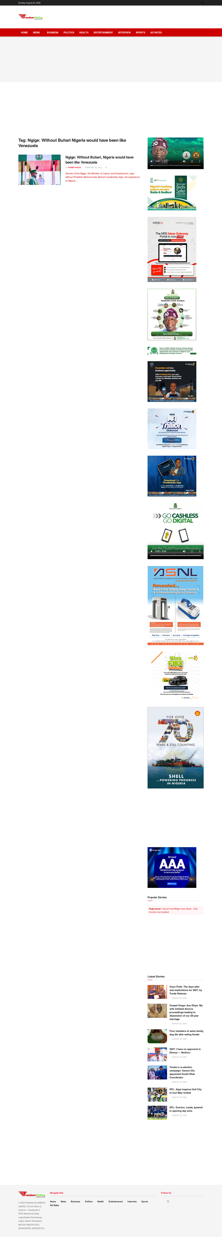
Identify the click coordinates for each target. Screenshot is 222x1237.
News (36, 32)
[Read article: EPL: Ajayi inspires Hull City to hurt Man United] (157, 1095)
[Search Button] (202, 32)
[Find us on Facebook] (198, 3)
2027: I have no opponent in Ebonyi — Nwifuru (185, 1050)
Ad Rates (156, 32)
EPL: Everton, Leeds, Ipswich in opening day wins (186, 1109)
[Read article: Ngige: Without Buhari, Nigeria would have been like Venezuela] (39, 170)
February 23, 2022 (93, 167)
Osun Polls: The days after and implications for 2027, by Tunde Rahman (186, 990)
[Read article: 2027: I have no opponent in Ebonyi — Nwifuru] (157, 1054)
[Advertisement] (144, 16)
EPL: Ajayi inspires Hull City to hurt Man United (186, 1090)
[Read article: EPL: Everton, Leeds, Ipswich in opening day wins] (157, 1113)
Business (52, 32)
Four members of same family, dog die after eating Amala (187, 1032)
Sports (140, 32)
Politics (69, 32)
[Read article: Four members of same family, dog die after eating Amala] (157, 1036)
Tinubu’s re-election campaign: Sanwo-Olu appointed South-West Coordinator (182, 1072)
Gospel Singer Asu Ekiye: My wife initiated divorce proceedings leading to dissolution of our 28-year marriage (186, 1012)
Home (24, 32)
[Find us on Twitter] (202, 3)
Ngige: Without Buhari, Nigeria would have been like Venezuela (99, 159)
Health (83, 32)
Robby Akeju (74, 167)
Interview (124, 32)
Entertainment (103, 32)
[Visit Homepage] (30, 17)
